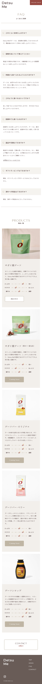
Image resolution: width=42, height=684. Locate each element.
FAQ (30, 666)
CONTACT (32, 669)
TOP (30, 660)
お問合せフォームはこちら (11, 160)
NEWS (31, 663)
